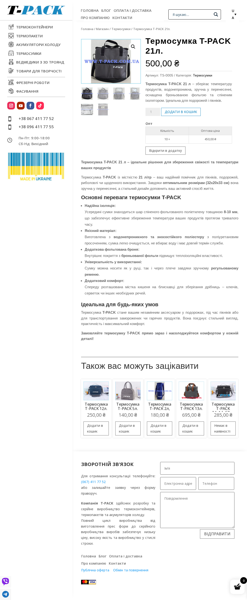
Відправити (217, 533)
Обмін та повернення (130, 570)
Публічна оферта (95, 570)
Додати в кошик (181, 111)
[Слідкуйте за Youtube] (21, 105)
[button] (133, 46)
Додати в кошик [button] (95, 428)
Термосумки (120, 29)
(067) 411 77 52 (93, 481)
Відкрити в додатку (165, 150)
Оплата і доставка (132, 11)
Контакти (122, 18)
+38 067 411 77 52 (36, 118)
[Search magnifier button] (216, 14)
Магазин (102, 29)
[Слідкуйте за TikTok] (40, 105)
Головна (90, 11)
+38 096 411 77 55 (36, 126)
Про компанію (95, 18)
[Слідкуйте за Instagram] (11, 105)
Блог (106, 11)
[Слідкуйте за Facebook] (30, 105)
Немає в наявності (222, 428)
